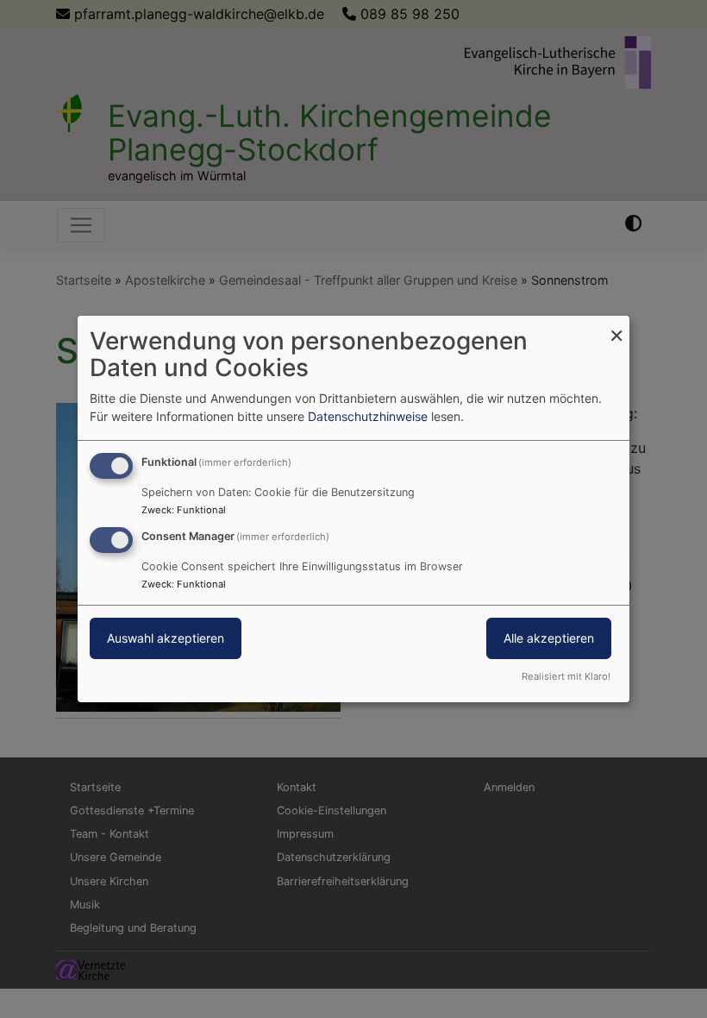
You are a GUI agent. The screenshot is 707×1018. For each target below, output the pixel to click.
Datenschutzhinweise (368, 416)
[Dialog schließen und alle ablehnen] (616, 326)
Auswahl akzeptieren (165, 638)
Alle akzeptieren (549, 638)
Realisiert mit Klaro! (566, 676)
